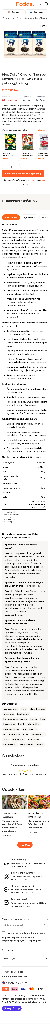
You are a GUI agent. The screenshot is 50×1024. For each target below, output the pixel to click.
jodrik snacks (23, 714)
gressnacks (8, 714)
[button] (41, 4)
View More (25, 844)
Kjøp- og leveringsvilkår (14, 976)
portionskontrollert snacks (15, 734)
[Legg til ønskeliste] (43, 26)
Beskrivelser (11, 217)
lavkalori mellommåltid (28, 724)
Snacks (28, 18)
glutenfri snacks (37, 709)
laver (42, 719)
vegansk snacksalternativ (32, 744)
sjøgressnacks (38, 734)
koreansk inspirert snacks (15, 719)
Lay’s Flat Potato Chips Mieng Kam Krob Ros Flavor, (10, 154)
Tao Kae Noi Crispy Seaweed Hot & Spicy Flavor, (27, 154)
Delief (24, 709)
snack (6, 739)
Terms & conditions (34, 932)
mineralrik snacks (11, 729)
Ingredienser (29, 217)
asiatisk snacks (10, 709)
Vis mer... (42, 130)
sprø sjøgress (18, 739)
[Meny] (3, 4)
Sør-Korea (17, 18)
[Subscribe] (44, 925)
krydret (33, 719)
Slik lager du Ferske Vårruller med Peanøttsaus (38, 824)
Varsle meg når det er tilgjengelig (23, 173)
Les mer (6, 124)
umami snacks (10, 744)
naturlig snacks (30, 729)
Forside (6, 18)
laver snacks (9, 724)
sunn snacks (33, 739)
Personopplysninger (12, 971)
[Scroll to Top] (45, 1009)
